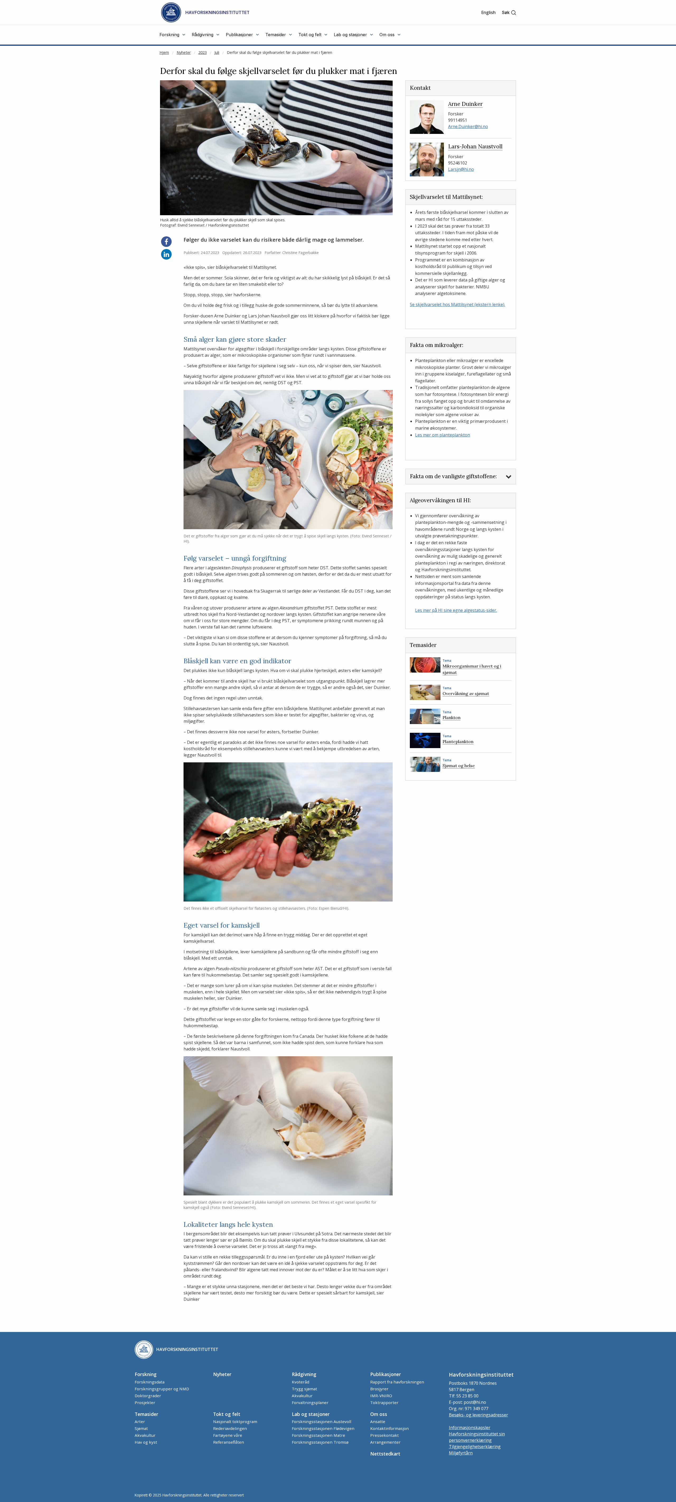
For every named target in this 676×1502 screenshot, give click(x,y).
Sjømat (141, 1428)
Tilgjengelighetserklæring (475, 1446)
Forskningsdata (150, 1381)
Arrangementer (385, 1442)
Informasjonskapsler (469, 1427)
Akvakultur (302, 1395)
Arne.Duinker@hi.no (468, 126)
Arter (140, 1421)
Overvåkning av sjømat (466, 693)
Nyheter (184, 52)
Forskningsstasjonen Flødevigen (323, 1428)
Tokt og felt (226, 1414)
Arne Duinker (465, 103)
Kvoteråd (300, 1381)
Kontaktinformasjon (389, 1428)
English (488, 12)
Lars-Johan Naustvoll (475, 146)
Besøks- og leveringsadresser (478, 1415)
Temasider (146, 1414)
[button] (509, 12)
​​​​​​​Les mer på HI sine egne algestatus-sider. (456, 610)
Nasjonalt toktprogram (235, 1421)
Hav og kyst (146, 1442)
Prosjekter (145, 1402)
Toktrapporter (384, 1402)
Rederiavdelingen (230, 1428)
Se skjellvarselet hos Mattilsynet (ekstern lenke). (457, 304)
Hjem (164, 52)
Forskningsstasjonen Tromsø (320, 1442)
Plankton (452, 717)
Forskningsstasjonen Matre (318, 1435)
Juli (216, 52)
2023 (202, 52)
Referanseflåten (228, 1442)
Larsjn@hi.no (461, 169)
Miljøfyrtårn (461, 1453)
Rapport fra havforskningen (397, 1381)
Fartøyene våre (227, 1435)
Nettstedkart (385, 1454)
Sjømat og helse (459, 765)
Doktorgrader (148, 1395)
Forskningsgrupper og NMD (162, 1388)
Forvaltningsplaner (310, 1402)
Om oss (378, 1414)
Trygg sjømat (304, 1388)
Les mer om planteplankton (442, 435)
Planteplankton (458, 741)
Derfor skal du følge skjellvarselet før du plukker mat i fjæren (279, 52)
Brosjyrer (379, 1388)
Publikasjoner (385, 1374)
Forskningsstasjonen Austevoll (321, 1421)
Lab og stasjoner (311, 1414)
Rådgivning (304, 1374)
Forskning (146, 1374)
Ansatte (377, 1421)
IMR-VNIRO (381, 1395)
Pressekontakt (384, 1435)
